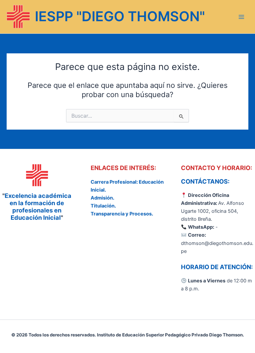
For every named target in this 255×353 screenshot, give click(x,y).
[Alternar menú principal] (241, 17)
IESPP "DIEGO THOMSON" (120, 16)
